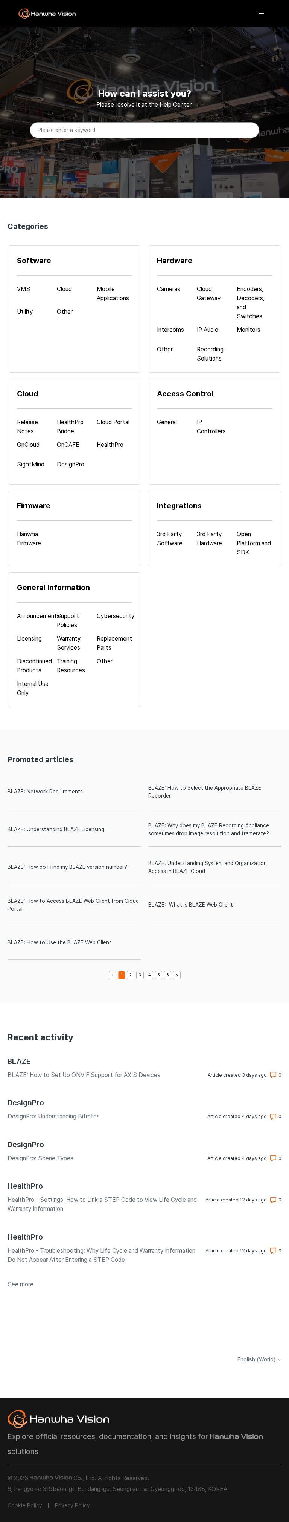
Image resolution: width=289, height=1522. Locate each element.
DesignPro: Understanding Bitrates (54, 1116)
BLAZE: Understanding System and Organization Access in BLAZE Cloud (207, 867)
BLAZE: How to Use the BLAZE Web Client (59, 942)
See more (20, 1284)
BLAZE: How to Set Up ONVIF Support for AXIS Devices (84, 1075)
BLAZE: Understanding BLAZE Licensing (56, 829)
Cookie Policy (25, 1505)
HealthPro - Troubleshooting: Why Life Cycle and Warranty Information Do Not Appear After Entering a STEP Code (101, 1255)
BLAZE (19, 1061)
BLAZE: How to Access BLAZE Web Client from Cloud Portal (73, 905)
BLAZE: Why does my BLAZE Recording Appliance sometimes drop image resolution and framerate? (208, 829)
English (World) (257, 1359)
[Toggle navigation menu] (261, 14)
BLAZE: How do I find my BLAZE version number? (67, 867)
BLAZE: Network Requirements (45, 792)
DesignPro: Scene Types (40, 1158)
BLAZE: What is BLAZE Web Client (190, 905)
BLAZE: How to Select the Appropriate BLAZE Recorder (204, 792)
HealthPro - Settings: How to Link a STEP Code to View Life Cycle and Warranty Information (102, 1204)
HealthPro (25, 1186)
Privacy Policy (72, 1505)
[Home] (47, 13)
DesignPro (26, 1102)
